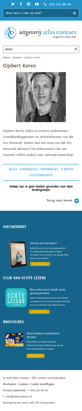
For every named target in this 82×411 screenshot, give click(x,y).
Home (6, 57)
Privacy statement (14, 390)
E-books (67, 169)
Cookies (23, 384)
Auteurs (17, 57)
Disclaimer (10, 384)
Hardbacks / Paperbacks (39, 169)
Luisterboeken (41, 175)
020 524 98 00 (59, 4)
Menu (9, 49)
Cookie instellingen (42, 384)
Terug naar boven (59, 200)
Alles (13, 169)
